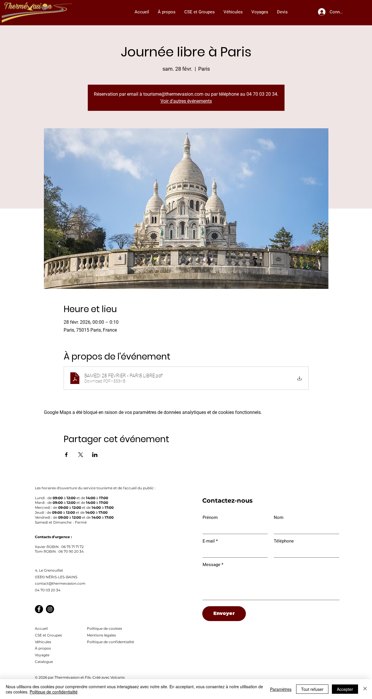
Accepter (345, 689)
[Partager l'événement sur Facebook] (66, 454)
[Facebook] (39, 609)
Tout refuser (312, 689)
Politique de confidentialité (54, 692)
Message (211, 565)
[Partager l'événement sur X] (80, 454)
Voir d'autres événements (186, 101)
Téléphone (284, 541)
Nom (278, 517)
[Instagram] (50, 609)
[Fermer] (365, 689)
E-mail (209, 541)
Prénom (210, 517)
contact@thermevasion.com (60, 583)
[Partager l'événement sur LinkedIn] (95, 454)
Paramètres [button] (280, 689)
